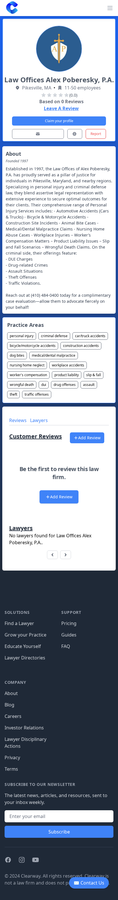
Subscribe (59, 832)
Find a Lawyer (19, 623)
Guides (68, 635)
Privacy (12, 757)
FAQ (65, 646)
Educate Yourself (23, 646)
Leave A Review (61, 108)
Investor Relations (24, 728)
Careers (13, 716)
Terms (11, 769)
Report (96, 133)
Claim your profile (59, 120)
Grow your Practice (25, 635)
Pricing (68, 623)
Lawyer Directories (25, 658)
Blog (9, 705)
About (11, 693)
